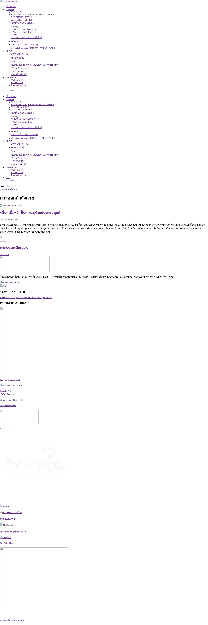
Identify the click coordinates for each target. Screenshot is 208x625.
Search (3, 186)
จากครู (14, 26)
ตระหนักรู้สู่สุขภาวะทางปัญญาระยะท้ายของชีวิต (35, 65)
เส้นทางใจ (16, 41)
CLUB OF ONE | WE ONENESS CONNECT (32, 14)
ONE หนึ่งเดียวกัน (20, 54)
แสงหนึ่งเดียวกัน (19, 74)
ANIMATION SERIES (22, 20)
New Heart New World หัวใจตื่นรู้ (26, 37)
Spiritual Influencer (19, 85)
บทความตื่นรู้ (17, 58)
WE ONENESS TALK (22, 17)
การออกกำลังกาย (8, 189)
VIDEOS (10, 9)
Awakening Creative (8, 406)
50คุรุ (13, 61)
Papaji (14, 34)
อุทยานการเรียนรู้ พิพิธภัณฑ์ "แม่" (14, 532)
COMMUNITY (13, 77)
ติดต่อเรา (10, 91)
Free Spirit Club (6, 543)
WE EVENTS (17, 12)
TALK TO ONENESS (21, 32)
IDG (8, 87)
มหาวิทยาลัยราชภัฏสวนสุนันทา (12, 620)
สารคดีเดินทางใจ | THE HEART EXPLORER (33, 48)
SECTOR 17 (17, 71)
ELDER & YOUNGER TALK (25, 29)
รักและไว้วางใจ (19, 68)
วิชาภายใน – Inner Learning (24, 44)
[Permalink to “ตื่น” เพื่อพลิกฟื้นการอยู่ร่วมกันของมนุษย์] (11, 205)
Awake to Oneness (7, 429)
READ (9, 51)
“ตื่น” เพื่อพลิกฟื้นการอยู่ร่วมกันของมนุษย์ (30, 213)
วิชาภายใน (4, 506)
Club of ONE (17, 82)
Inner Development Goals (10, 380)
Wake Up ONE (18, 80)
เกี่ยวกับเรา (11, 6)
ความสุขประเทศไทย (8, 519)
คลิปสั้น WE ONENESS (22, 23)
